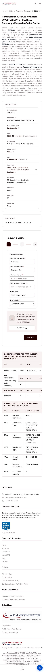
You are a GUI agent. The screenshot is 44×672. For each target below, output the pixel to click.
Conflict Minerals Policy (10, 581)
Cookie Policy (7, 577)
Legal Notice (6, 625)
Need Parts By (15, 300)
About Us (5, 548)
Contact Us (6, 552)
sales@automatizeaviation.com (16, 497)
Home (4, 11)
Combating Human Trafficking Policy (15, 584)
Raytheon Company (23, 11)
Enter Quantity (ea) (16, 275)
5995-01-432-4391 (14, 136)
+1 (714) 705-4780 (11, 501)
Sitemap (5, 562)
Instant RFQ (6, 555)
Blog (3, 558)
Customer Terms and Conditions (13, 599)
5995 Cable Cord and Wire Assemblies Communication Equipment (18, 169)
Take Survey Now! (8, 533)
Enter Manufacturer (17, 266)
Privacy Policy (7, 574)
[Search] (35, 3)
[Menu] (40, 3)
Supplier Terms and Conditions (13, 596)
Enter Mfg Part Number (18, 258)
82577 (9, 152)
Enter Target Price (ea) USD (19, 283)
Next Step (30, 337)
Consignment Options (10, 632)
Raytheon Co (12, 128)
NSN (11, 11)
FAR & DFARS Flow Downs (11, 629)
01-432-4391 (12, 159)
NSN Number (14, 292)
